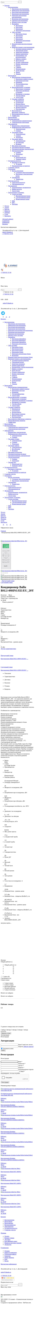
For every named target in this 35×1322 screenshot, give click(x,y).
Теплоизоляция (20, 69)
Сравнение (5, 221)
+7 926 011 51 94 (7, 233)
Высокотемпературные (23, 196)
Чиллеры (15, 204)
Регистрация (5, 1037)
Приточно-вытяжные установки (22, 400)
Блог (5, 1259)
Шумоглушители (21, 107)
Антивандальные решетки (24, 49)
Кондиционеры (13, 7)
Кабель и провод (21, 59)
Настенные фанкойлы (19, 339)
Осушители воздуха (14, 161)
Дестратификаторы (22, 84)
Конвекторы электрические (20, 126)
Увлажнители (12, 186)
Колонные (19, 42)
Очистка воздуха (13, 181)
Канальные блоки (17, 352)
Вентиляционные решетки (20, 114)
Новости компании (10, 1252)
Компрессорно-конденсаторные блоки (20, 357)
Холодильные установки (16, 192)
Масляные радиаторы (19, 146)
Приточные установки (23, 89)
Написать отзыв (5, 1033)
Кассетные (19, 27)
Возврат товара (9, 1238)
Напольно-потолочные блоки (21, 354)
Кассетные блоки (17, 350)
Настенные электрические (20, 481)
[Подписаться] (20, 1284)
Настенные (19, 25)
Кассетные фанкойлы (19, 340)
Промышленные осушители (21, 166)
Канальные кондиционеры (20, 14)
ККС (13, 202)
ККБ (13, 201)
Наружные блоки (21, 34)
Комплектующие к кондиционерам (23, 47)
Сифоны (18, 67)
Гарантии (7, 1256)
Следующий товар (7, 582)
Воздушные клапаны (22, 105)
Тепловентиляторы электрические (23, 149)
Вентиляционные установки (21, 87)
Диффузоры (16, 116)
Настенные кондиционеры (20, 9)
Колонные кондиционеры (20, 19)
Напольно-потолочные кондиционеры (19, 16)
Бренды (6, 209)
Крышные (19, 82)
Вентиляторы (12, 117)
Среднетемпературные (23, 197)
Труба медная (20, 70)
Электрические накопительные (22, 121)
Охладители (19, 102)
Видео (6, 1261)
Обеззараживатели (18, 184)
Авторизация (5, 1035)
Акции (6, 207)
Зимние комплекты (22, 54)
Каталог (7, 5)
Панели (18, 65)
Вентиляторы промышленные (21, 77)
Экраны (18, 74)
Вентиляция (12, 75)
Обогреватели (12, 124)
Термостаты (19, 179)
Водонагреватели (13, 119)
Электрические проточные (20, 122)
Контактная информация (9, 1264)
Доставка (7, 1239)
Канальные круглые (22, 80)
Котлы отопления (17, 171)
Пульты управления (22, 62)
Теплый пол (16, 156)
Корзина (5, 224)
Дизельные (19, 137)
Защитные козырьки (22, 52)
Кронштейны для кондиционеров (21, 56)
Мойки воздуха (17, 189)
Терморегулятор (21, 159)
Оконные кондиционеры (20, 20)
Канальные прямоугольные (24, 79)
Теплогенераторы (17, 151)
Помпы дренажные (22, 64)
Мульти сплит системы (19, 22)
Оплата (6, 1236)
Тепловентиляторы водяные (21, 147)
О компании (5, 1248)
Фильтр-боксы (20, 104)
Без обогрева (20, 142)
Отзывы (7, 1251)
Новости (7, 211)
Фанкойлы (15, 24)
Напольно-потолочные (23, 30)
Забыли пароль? (28, 1046)
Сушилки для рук (13, 167)
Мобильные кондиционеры (20, 10)
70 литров (19, 164)
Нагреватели (20, 100)
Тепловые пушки (17, 132)
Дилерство (7, 1244)
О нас (6, 214)
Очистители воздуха (18, 182)
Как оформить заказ (10, 1241)
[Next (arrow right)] (3, 574)
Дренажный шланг (22, 50)
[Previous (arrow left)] (1, 574)
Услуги (6, 206)
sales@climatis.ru (7, 232)
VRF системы (16, 32)
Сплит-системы (17, 194)
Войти (3, 1050)
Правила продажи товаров (12, 1243)
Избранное (5, 222)
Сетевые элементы (18, 99)
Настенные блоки (17, 349)
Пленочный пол (21, 157)
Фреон (18, 72)
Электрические (20, 129)
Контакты (7, 216)
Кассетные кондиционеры (20, 12)
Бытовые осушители (18, 162)
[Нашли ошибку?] (17, 1320)
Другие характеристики (8, 648)
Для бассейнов (20, 95)
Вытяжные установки (23, 94)
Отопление (11, 169)
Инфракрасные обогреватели (21, 127)
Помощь (7, 212)
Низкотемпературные (22, 199)
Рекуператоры (20, 109)
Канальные (19, 29)
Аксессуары (19, 85)
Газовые (18, 131)
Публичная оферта (10, 1254)
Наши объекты (9, 1257)
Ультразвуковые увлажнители (21, 187)
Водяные (18, 144)
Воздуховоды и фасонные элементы (18, 111)
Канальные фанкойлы (19, 342)
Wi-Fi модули (20, 60)
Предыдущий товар (7, 581)
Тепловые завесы (17, 139)
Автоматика (16, 177)
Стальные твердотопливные (25, 172)
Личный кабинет (7, 219)
